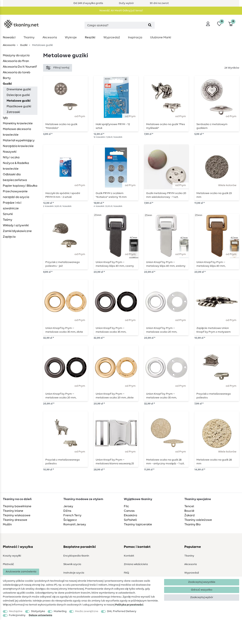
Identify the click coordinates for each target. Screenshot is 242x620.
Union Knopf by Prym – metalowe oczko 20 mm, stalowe (60, 396)
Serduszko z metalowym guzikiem (211, 126)
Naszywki (9, 151)
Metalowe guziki (18, 100)
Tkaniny (29, 37)
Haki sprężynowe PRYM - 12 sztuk (113, 126)
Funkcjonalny (17, 615)
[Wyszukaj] (150, 25)
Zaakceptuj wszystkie (201, 582)
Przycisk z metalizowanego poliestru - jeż (62, 264)
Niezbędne (15, 611)
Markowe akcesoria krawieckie (17, 132)
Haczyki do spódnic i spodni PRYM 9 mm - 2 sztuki (62, 195)
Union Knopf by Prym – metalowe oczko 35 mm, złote (64, 330)
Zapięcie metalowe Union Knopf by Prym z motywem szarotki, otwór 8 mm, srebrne (215, 330)
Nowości (9, 37)
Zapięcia (9, 236)
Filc (126, 506)
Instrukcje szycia (73, 572)
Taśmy (7, 219)
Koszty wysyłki (12, 555)
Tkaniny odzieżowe (198, 519)
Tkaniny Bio (192, 524)
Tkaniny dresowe (15, 519)
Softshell (130, 519)
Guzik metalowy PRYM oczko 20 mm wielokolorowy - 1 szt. (166, 195)
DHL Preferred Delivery (121, 611)
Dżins (67, 510)
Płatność (8, 564)
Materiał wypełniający (19, 140)
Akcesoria (50, 37)
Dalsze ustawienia (40, 615)
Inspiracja (135, 37)
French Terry (72, 515)
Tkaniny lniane (13, 510)
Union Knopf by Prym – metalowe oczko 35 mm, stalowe (111, 330)
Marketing (60, 611)
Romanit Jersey (74, 524)
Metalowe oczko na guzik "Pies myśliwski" (165, 126)
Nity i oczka (11, 157)
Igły (5, 117)
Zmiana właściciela (136, 564)
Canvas (129, 510)
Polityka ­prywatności (129, 604)
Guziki (23, 45)
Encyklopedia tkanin (76, 555)
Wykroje (71, 37)
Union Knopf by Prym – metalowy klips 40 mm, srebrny (165, 264)
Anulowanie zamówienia (21, 571)
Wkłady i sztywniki (16, 225)
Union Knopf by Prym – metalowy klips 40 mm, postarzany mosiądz (211, 264)
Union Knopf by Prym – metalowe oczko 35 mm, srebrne (161, 396)
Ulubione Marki (160, 37)
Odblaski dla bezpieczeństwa (15, 177)
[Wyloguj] (208, 23)
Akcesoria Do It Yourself (20, 66)
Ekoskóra (130, 515)
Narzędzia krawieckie (18, 146)
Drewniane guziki (19, 89)
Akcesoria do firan (16, 61)
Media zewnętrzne (86, 611)
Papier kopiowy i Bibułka (20, 185)
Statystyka (38, 611)
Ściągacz (70, 519)
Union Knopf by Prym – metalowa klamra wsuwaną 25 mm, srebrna (115, 461)
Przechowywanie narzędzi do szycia (16, 194)
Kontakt (129, 555)
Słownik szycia (72, 564)
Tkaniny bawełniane (17, 506)
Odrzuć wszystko (201, 589)
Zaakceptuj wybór (201, 597)
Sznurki (8, 214)
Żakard (189, 515)
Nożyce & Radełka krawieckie (16, 166)
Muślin (7, 524)
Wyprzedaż (111, 37)
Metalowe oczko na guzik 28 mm (214, 461)
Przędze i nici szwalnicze (12, 205)
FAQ (126, 572)
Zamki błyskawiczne (17, 231)
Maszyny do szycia (16, 55)
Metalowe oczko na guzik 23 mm (214, 195)
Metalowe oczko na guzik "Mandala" (61, 126)
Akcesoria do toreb (16, 72)
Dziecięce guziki (18, 95)
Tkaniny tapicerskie (138, 524)
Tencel (189, 506)
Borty (7, 78)
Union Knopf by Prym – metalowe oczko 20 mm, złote (115, 396)
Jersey (68, 506)
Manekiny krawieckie (18, 123)
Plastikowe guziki (19, 106)
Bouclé (189, 510)
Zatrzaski (13, 112)
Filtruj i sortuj (61, 67)
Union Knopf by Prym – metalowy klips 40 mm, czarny (115, 264)
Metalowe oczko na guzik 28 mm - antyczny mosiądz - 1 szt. (165, 461)
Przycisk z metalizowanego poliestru (213, 396)
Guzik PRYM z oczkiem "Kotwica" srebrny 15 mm (111, 195)
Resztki (90, 37)
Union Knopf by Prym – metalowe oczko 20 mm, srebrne (161, 330)
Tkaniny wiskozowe (16, 515)
